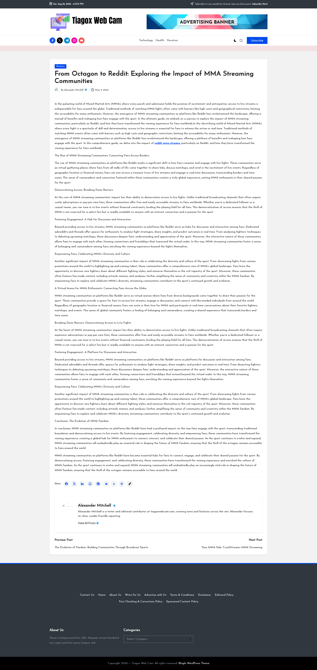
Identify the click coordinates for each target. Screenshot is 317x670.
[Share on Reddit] (106, 484)
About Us (115, 595)
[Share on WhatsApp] (90, 484)
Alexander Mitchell (95, 506)
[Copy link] (130, 484)
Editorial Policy (224, 595)
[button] (257, 40)
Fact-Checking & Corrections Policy (140, 601)
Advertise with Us (155, 595)
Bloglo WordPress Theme (193, 663)
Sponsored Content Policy (182, 601)
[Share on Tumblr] (114, 484)
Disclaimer (204, 595)
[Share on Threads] (122, 484)
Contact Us (87, 595)
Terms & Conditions (182, 595)
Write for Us (133, 595)
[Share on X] (74, 484)
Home (102, 595)
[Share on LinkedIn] (82, 484)
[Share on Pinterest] (98, 484)
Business (60, 66)
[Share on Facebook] (66, 484)
